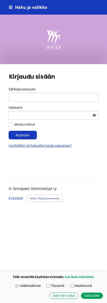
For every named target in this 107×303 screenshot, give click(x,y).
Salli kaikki (91, 295)
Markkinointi (83, 285)
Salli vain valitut (64, 295)
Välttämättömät (29, 285)
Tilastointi (57, 285)
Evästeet (16, 198)
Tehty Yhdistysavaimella (44, 198)
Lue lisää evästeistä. (79, 277)
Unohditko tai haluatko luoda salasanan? (40, 145)
